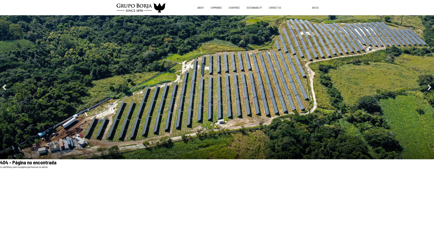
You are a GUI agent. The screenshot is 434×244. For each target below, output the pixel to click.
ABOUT (200, 7)
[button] (4, 87)
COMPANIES (216, 7)
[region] (217, 87)
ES (317, 7)
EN (313, 7)
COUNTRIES (234, 7)
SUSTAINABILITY (254, 7)
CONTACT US (275, 7)
